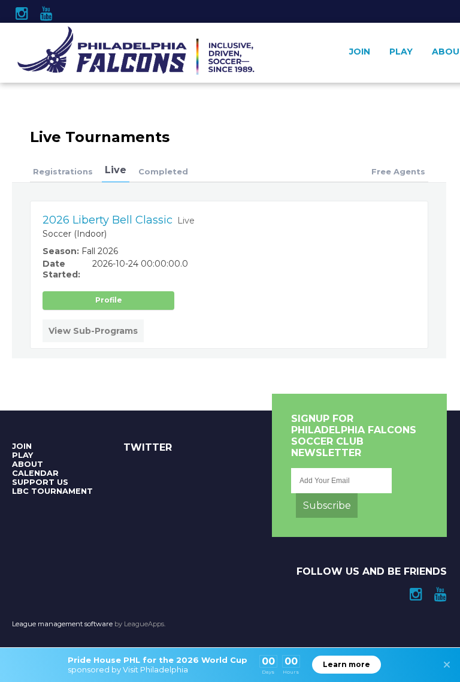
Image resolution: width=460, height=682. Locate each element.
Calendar (35, 473)
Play (401, 51)
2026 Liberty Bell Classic (107, 220)
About (27, 464)
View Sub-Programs (93, 330)
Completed (163, 171)
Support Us (40, 482)
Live (115, 170)
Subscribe (327, 505)
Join (359, 51)
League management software (62, 624)
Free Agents (398, 171)
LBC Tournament (52, 491)
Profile (108, 299)
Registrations (63, 171)
